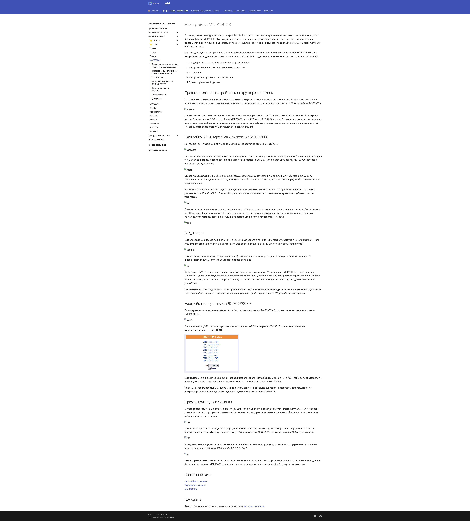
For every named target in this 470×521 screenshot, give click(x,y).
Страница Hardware (195, 485)
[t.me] (320, 516)
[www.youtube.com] (315, 516)
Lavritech (163, 515)
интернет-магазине (254, 506)
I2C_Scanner (191, 488)
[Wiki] (154, 3)
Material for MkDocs (165, 518)
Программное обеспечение (175, 10)
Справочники (254, 10)
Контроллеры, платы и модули (205, 10)
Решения (268, 10)
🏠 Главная (153, 10)
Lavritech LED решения (234, 10)
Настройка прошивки (196, 481)
